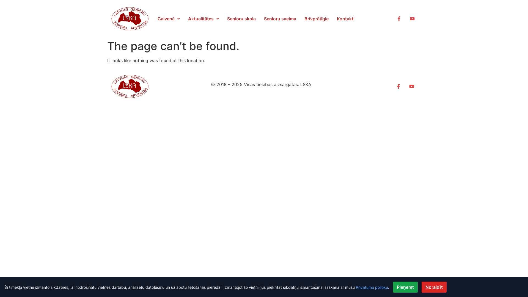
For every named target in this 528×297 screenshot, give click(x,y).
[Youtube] (412, 18)
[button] (168, 18)
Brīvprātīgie (316, 18)
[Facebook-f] (399, 18)
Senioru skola (241, 18)
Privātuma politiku (372, 287)
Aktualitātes (201, 18)
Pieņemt (405, 287)
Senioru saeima (280, 18)
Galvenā (166, 18)
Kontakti (345, 18)
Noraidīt (434, 287)
